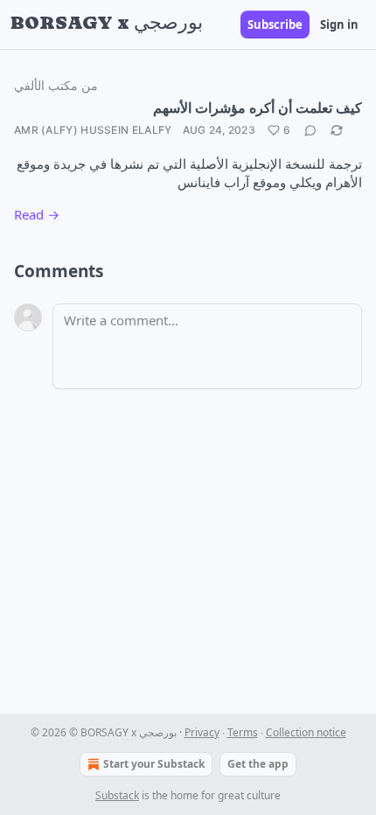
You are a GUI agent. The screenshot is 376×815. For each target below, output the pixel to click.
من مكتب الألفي (56, 85)
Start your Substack (154, 763)
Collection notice (306, 732)
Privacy (202, 732)
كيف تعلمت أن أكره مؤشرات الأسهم (257, 107)
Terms (242, 732)
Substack (117, 795)
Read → (36, 214)
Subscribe (275, 24)
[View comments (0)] (310, 130)
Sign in (339, 24)
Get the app (258, 763)
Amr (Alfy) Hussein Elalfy (93, 129)
